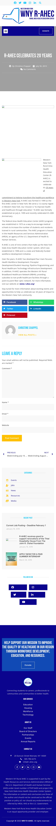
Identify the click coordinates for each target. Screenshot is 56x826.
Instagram (40, 587)
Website (5, 425)
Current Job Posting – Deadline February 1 (26, 525)
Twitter (20, 594)
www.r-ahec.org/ (27, 284)
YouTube (29, 602)
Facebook (19, 587)
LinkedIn (38, 594)
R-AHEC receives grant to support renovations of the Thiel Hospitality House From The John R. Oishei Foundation (34, 540)
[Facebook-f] (17, 767)
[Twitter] (20, 3)
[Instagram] (30, 3)
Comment (7, 368)
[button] (40, 3)
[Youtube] (25, 3)
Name (5, 402)
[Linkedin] (35, 3)
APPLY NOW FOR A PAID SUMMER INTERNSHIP (31, 555)
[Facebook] (15, 3)
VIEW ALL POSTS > (27, 335)
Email (5, 414)
